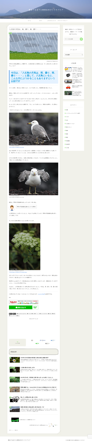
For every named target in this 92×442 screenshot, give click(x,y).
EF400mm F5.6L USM (20, 147)
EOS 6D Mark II (12, 272)
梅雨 (54, 313)
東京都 (50, 313)
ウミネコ (37, 313)
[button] (48, 343)
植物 (15, 313)
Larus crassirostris (44, 313)
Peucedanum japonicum (22, 313)
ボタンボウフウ (13, 315)
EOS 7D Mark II (12, 147)
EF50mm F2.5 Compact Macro (21, 272)
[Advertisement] (33, 328)
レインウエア (41, 294)
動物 (11, 313)
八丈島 (29, 313)
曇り (18, 315)
